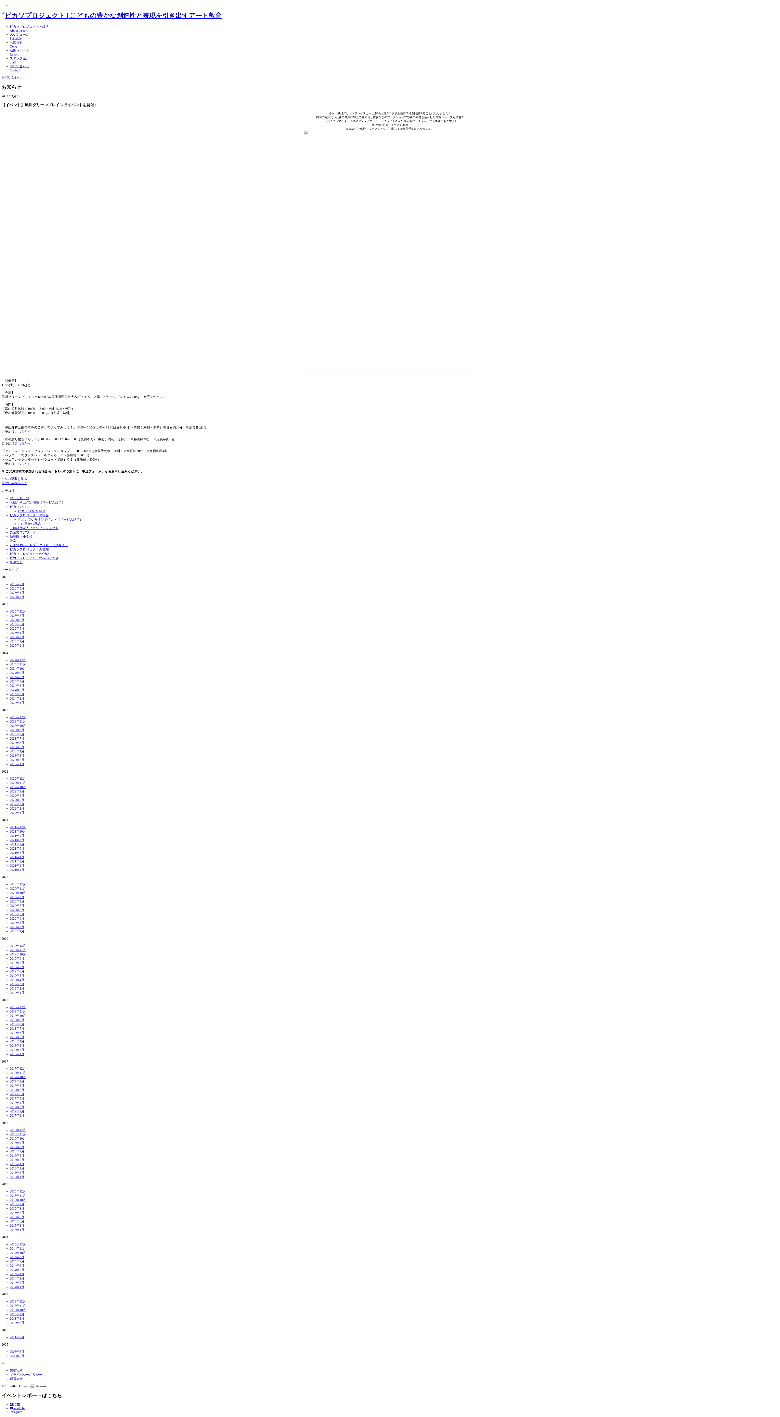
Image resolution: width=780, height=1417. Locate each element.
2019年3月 (17, 984)
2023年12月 (18, 717)
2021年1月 (17, 870)
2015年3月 (17, 1225)
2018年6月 (17, 1032)
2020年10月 (18, 893)
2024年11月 (18, 664)
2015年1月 (17, 1230)
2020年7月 (17, 905)
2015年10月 (18, 1200)
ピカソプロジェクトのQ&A (30, 553)
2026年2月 (17, 597)
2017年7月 (17, 1090)
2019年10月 (18, 954)
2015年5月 (17, 1221)
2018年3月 (17, 1045)
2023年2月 (17, 760)
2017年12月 (18, 1068)
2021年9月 (17, 835)
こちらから (23, 431)
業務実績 (16, 1370)
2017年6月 (17, 1094)
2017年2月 (17, 1111)
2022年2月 (17, 808)
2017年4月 (17, 1102)
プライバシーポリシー (26, 1374)
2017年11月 (18, 1073)
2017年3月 (17, 1107)
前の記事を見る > (14, 483)
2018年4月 (17, 1041)
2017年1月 (17, 1115)
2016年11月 (18, 1134)
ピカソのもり (19, 506)
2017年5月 (17, 1098)
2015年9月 (17, 1204)
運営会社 (16, 1379)
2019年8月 (17, 963)
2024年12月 (18, 660)
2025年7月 (17, 620)
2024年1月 (17, 702)
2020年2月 (17, 927)
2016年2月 (17, 1172)
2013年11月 (18, 1305)
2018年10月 (18, 1015)
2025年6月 (17, 624)
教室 (13, 541)
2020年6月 (17, 910)
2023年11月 (18, 721)
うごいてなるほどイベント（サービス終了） (50, 519)
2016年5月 (17, 1160)
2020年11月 (18, 888)
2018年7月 (17, 1028)
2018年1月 (17, 1054)
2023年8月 (17, 734)
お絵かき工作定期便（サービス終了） (37, 502)
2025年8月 (17, 615)
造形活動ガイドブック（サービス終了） (39, 545)
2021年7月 (17, 844)
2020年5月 (17, 914)
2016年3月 (17, 1168)
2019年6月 (17, 971)
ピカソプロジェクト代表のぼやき (34, 558)
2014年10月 (18, 1253)
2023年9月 (17, 730)
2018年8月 (17, 1024)
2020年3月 (17, 922)
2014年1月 (17, 1287)
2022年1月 (17, 812)
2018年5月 (17, 1037)
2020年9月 (17, 897)
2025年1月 (17, 645)
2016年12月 (18, 1130)
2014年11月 (18, 1248)
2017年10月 (18, 1077)
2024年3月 (17, 694)
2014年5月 (17, 1270)
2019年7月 (17, 967)
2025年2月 (17, 641)
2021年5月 (17, 853)
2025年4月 (17, 632)
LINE (16, 1404)
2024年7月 (17, 681)
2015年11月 (18, 1195)
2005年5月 (17, 1356)
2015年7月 (17, 1212)
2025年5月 (17, 628)
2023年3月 (17, 755)
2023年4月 (17, 751)
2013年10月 (18, 1310)
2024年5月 (17, 690)
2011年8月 (17, 1337)
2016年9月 (17, 1142)
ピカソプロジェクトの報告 (29, 515)
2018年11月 (18, 1011)
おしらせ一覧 (19, 498)
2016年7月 (17, 1151)
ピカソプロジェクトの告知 (29, 549)
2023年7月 (17, 738)
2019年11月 (18, 950)
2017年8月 (17, 1085)
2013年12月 (18, 1301)
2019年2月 (17, 988)
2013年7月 (17, 1322)
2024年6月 (17, 685)
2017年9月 (17, 1081)
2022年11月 (18, 783)
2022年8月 (17, 795)
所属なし (16, 562)
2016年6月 (17, 1155)
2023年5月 (17, 747)
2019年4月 (17, 980)
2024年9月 (17, 673)
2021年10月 (18, 831)
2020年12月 (18, 884)
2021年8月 (17, 840)
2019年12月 (18, 945)
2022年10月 (18, 787)
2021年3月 (17, 861)
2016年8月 (17, 1147)
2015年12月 (18, 1191)
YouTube (19, 1408)
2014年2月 (17, 1282)
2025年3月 (17, 637)
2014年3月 (17, 1278)
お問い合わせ (11, 77)
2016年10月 (18, 1138)
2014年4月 (17, 1274)
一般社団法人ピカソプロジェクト (34, 528)
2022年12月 (18, 778)
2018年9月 (17, 1020)
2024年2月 (17, 698)
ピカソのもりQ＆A (32, 511)
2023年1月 (17, 764)
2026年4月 (17, 592)
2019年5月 (17, 975)
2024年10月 (18, 668)
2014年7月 (17, 1261)
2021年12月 (18, 827)
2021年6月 (17, 848)
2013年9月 (17, 1314)
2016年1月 (17, 1177)
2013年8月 (17, 1318)
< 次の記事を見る (14, 479)
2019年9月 (17, 958)
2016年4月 (17, 1164)
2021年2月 (17, 865)
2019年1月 (17, 992)
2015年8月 (17, 1208)
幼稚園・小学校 (21, 536)
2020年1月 (17, 931)
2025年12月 (18, 611)
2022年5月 (17, 800)
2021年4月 (17, 857)
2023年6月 (17, 742)
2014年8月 (17, 1257)
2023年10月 (18, 725)
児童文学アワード (23, 532)
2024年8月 (17, 677)
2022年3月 (17, 804)
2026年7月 (17, 584)
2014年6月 (17, 1265)
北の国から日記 (29, 523)
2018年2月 (17, 1050)
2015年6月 (17, 1217)
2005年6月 (17, 1351)
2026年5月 (17, 588)
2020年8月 (17, 901)
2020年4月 (17, 918)
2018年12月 (18, 1007)
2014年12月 (18, 1244)
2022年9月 (17, 791)
